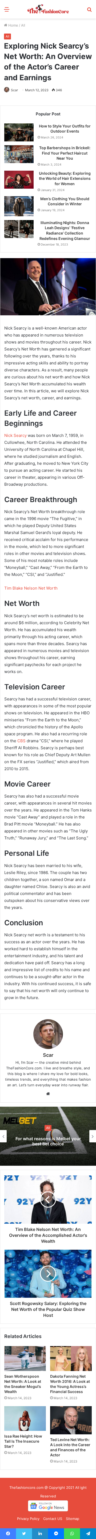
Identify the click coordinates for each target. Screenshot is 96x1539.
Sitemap (72, 1518)
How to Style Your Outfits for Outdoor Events (65, 129)
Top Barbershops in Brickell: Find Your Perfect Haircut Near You (64, 152)
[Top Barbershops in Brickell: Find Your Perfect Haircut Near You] (19, 154)
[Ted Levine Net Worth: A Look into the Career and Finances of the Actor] (71, 1420)
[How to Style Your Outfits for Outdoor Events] (19, 132)
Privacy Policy (28, 1518)
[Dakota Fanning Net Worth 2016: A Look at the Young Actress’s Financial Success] (71, 1358)
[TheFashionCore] (48, 9)
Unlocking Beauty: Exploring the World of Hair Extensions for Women (65, 178)
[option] (48, 1136)
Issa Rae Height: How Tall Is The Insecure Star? (23, 1441)
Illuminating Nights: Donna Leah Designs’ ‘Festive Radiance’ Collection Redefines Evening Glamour (64, 230)
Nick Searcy (15, 435)
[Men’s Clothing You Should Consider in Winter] (19, 206)
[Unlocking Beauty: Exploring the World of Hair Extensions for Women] (19, 180)
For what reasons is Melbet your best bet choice (48, 1141)
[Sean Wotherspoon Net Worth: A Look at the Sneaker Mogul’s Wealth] (25, 1358)
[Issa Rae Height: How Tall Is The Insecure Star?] (25, 1418)
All (23, 25)
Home (12, 25)
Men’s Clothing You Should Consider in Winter (64, 201)
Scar (14, 90)
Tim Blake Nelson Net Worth (31, 588)
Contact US (52, 1518)
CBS (21, 740)
